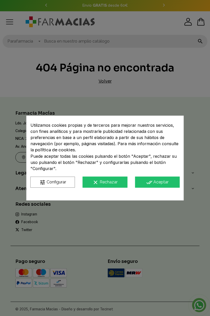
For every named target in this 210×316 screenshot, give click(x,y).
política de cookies (55, 150)
